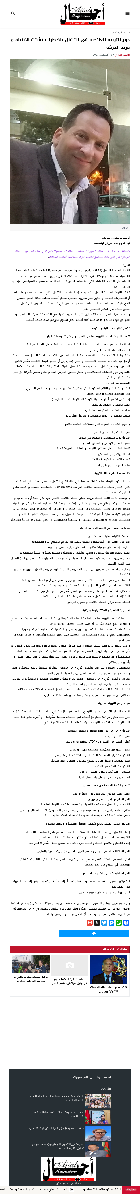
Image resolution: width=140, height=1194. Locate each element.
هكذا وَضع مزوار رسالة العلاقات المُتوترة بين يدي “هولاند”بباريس (108, 991)
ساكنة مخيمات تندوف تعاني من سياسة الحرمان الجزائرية (31, 979)
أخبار (114, 32)
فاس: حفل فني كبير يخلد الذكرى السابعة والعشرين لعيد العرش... (57, 1114)
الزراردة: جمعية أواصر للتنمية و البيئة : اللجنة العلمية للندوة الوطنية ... (57, 1098)
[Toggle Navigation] (128, 14)
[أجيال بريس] (68, 1169)
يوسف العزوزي (122, 54)
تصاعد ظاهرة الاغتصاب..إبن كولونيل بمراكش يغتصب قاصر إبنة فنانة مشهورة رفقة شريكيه (69, 985)
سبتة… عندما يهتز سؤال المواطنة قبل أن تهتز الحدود (56, 1128)
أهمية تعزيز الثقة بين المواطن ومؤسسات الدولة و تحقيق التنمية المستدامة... (58, 1146)
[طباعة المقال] (94, 933)
